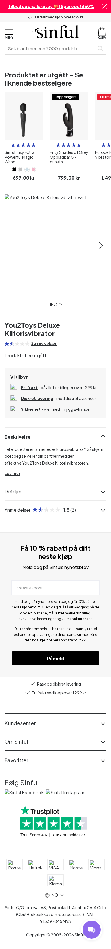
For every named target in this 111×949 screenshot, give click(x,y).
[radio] (13, 145)
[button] (104, 6)
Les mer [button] (12, 473)
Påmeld (55, 658)
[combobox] (50, 48)
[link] (14, 169)
